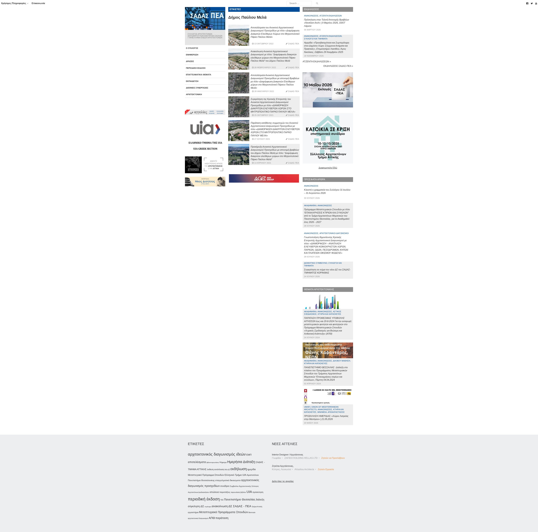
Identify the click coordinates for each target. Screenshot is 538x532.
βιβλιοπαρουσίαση (213, 462)
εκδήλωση (238, 469)
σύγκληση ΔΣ (196, 506)
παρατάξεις (224, 492)
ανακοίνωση (220, 506)
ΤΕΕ (221, 500)
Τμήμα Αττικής (257, 507)
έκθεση (210, 469)
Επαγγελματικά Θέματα (198, 74)
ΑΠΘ (212, 518)
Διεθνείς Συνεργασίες (197, 88)
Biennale (252, 512)
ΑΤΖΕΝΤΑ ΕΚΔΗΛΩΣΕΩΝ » (317, 61)
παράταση (221, 518)
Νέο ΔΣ (227, 470)
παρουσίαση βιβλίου (238, 492)
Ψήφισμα (223, 462)
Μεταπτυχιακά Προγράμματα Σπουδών (223, 512)
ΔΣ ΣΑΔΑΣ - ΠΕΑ (239, 506)
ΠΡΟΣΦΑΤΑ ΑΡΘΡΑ (314, 179)
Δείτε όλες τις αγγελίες (283, 481)
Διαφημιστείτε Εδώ (328, 168)
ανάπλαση (219, 469)
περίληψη (208, 506)
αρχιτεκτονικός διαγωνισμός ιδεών (217, 454)
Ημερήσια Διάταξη (241, 462)
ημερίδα (251, 469)
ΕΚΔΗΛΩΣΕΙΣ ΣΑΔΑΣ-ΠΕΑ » (338, 66)
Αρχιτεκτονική (194, 94)
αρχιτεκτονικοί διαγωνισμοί (198, 518)
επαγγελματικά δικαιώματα (228, 480)
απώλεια (214, 492)
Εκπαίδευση (192, 81)
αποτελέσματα (197, 462)
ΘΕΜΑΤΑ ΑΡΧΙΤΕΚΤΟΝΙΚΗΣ (319, 289)
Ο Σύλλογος (192, 48)
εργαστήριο (193, 512)
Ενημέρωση (192, 55)
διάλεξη (260, 499)
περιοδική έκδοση (204, 499)
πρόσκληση (257, 492)
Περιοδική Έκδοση (195, 68)
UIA (249, 492)
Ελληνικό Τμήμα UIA (235, 475)
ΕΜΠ (248, 454)
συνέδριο (224, 486)
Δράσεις (190, 61)
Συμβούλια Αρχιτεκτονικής (240, 486)
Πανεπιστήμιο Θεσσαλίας (239, 499)
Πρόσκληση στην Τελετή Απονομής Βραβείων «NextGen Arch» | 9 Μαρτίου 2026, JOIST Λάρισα (326, 23)
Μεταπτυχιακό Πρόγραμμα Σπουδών (206, 475)
